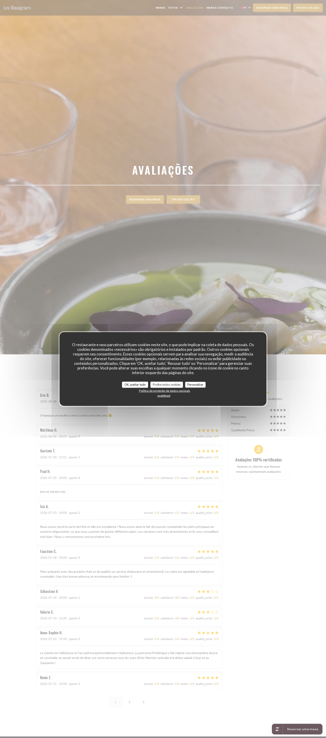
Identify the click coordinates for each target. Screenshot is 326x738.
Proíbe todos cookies (167, 384)
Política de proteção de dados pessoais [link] (164, 390)
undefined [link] (163, 395)
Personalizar (195, 384)
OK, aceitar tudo (135, 384)
